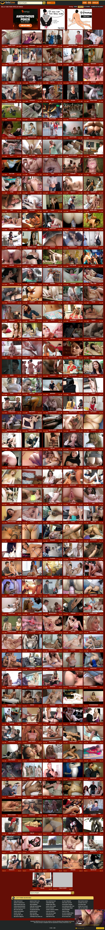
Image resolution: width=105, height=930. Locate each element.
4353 (88, 211)
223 (81, 119)
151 (102, 174)
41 (102, 449)
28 (102, 486)
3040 (6, 321)
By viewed (87, 6)
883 (26, 504)
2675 (67, 339)
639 (87, 522)
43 (20, 449)
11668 (88, 83)
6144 (47, 156)
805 (67, 504)
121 (81, 229)
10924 (26, 101)
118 (20, 247)
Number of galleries (97, 6)
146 (102, 193)
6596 (67, 138)
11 (102, 559)
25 (41, 504)
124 (20, 229)
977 (5, 504)
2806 (88, 321)
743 (26, 522)
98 (20, 284)
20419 (47, 64)
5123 (26, 193)
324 (20, 101)
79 (61, 339)
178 (41, 156)
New (89, 2)
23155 (88, 46)
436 (20, 83)
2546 (47, 357)
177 (46, 632)
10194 (67, 101)
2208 (26, 394)
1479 (67, 449)
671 (102, 46)
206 (20, 138)
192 (61, 138)
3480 (88, 266)
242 (41, 119)
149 (20, 193)
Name (75, 6)
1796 (26, 431)
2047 (67, 412)
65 (81, 376)
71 (87, 687)
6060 (67, 156)
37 (81, 467)
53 (5, 724)
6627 (47, 138)
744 (5, 522)
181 (20, 156)
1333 (41, 46)
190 (102, 138)
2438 (6, 376)
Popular (95, 2)
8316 (47, 119)
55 (20, 431)
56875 (6, 46)
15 (41, 541)
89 (61, 302)
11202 (6, 101)
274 (26, 596)
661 (20, 64)
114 (41, 247)
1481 (47, 449)
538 (46, 541)
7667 (88, 119)
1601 (67, 431)
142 (20, 211)
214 (87, 596)
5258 (67, 174)
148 (41, 193)
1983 (88, 412)
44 (102, 431)
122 (61, 229)
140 (87, 632)
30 (46, 760)
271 (20, 119)
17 (20, 541)
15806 (67, 64)
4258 (26, 229)
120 (102, 229)
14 (41, 559)
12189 (67, 83)
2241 (67, 376)
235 (67, 596)
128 (26, 651)
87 (25, 687)
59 (61, 412)
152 (81, 174)
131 (5, 651)
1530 (88, 431)
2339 (47, 376)
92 (81, 284)
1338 (6, 467)
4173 (67, 229)
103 (67, 669)
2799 (6, 339)
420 (67, 559)
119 (67, 651)
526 (67, 541)
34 (102, 467)
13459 (26, 83)
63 (61, 394)
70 (20, 376)
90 (102, 284)
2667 (88, 339)
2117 (6, 412)
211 (5, 614)
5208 (88, 174)
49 (66, 724)
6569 (88, 138)
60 (41, 412)
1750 (47, 431)
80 (41, 339)
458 (81, 64)
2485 (88, 357)
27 (5, 779)
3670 (26, 266)
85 (61, 321)
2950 (47, 321)
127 (81, 211)
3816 (88, 247)
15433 (88, 64)
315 (61, 101)
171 (20, 174)
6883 (26, 138)
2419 (26, 376)
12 (81, 559)
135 (41, 211)
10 (20, 577)
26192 (47, 46)
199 (41, 138)
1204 (88, 467)
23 (81, 504)
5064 (88, 193)
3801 (6, 266)
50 (61, 431)
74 (41, 357)
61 (102, 394)
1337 (26, 467)
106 (41, 266)
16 (87, 815)
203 (26, 614)
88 (102, 302)
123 (41, 229)
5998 (88, 156)
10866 (47, 101)
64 (102, 376)
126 (102, 211)
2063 (47, 412)
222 (102, 119)
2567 (26, 357)
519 (5, 559)
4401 (67, 211)
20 (61, 522)
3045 (88, 302)
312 (67, 577)
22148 (26, 64)
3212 (47, 284)
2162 (67, 394)
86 (41, 321)
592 (61, 64)
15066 (6, 83)
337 (46, 577)
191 (81, 138)
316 (41, 101)
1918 (6, 431)
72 (81, 357)
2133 (88, 394)
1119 (6, 486)
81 (102, 321)
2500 (67, 357)
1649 (20, 46)
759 (61, 46)
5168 (6, 193)
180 (26, 632)
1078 (67, 486)
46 (81, 431)
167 (61, 174)
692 (46, 522)
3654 (47, 266)
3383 (26, 284)
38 (20, 467)
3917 (47, 247)
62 (81, 394)
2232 (88, 376)
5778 (47, 174)
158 (67, 632)
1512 (6, 449)
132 (61, 211)
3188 (67, 284)
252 (46, 596)
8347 (26, 119)
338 (102, 83)
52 (41, 431)
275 (5, 596)
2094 (26, 412)
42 (61, 449)
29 (87, 760)
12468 (47, 83)
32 (20, 486)
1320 (47, 467)
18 (102, 522)
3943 (26, 247)
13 (61, 559)
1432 (88, 449)
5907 (6, 174)
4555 (47, 211)
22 (66, 779)
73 (61, 357)
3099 (47, 302)
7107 (6, 138)
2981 (26, 321)
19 (81, 522)
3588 (67, 266)
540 (26, 541)
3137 (88, 284)
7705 (67, 119)
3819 (67, 247)
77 (81, 339)
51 (46, 724)
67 (61, 376)
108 (26, 669)
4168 (88, 229)
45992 (26, 46)
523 (87, 541)
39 (5, 742)
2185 (47, 394)
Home (84, 2)
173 (102, 156)
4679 (26, 211)
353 (81, 83)
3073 (67, 302)
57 (102, 412)
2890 (67, 321)
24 (61, 504)
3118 (6, 302)
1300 (67, 467)
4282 (6, 229)
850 (46, 504)
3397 (6, 284)
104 (81, 266)
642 (41, 64)
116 (87, 651)
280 (102, 101)
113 (61, 247)
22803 (6, 64)
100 (102, 266)
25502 (67, 46)
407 (87, 559)
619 (5, 541)
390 (41, 83)
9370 (6, 119)
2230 (6, 394)
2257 (70, 922)
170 (41, 174)
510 (26, 559)
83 (81, 321)
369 (5, 577)
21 (20, 522)
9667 (88, 101)
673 (67, 522)
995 (87, 486)
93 (61, 284)
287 (87, 577)
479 (46, 559)
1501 (26, 449)
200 (46, 614)
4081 (6, 247)
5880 (26, 174)
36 (46, 742)
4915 (6, 211)
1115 (26, 486)
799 (87, 504)
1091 (47, 486)
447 (102, 64)
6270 (6, 156)
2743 (47, 339)
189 (5, 632)
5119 (47, 193)
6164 (26, 156)
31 (61, 486)
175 (81, 156)
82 (46, 687)
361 (61, 83)
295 (81, 101)
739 (81, 46)
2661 (6, 357)
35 (87, 742)
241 (61, 119)
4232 (47, 229)
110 (81, 247)
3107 (26, 302)
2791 (26, 339)
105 (61, 266)
